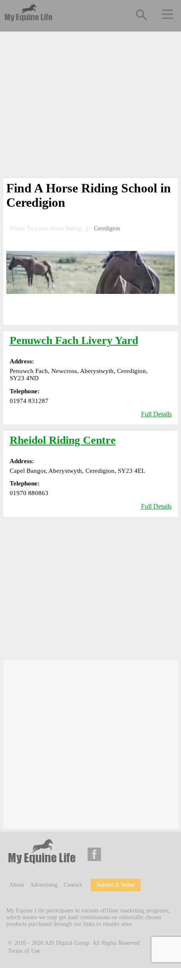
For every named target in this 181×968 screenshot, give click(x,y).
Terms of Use (24, 951)
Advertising (44, 885)
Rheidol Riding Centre (63, 440)
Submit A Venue (115, 885)
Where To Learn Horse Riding (45, 228)
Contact (73, 885)
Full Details (156, 414)
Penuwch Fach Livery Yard (74, 340)
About (16, 885)
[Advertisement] (90, 106)
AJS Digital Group (67, 942)
